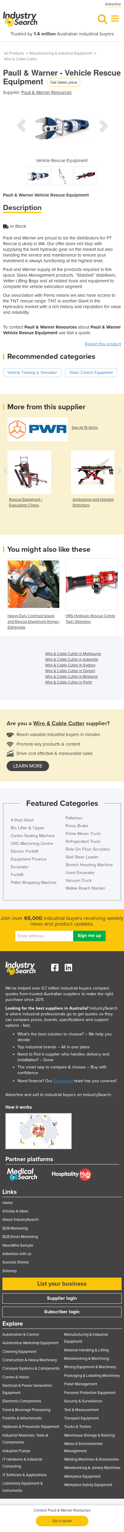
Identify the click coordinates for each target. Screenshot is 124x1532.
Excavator (20, 867)
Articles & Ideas (15, 1211)
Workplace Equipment (82, 1476)
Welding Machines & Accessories (91, 1459)
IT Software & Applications (24, 1475)
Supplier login (62, 1298)
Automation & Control (20, 1334)
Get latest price (63, 82)
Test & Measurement (81, 1409)
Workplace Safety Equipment (88, 1484)
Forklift (17, 874)
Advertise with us (16, 1253)
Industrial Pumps (16, 1451)
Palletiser (74, 818)
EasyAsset (63, 1080)
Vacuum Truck (79, 880)
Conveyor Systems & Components (31, 1368)
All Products (14, 53)
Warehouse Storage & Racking (89, 1435)
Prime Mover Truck (83, 833)
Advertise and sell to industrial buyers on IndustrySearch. (58, 1094)
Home (7, 1202)
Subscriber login (61, 1312)
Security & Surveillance (83, 1401)
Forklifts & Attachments (22, 1418)
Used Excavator (80, 872)
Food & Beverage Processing (26, 1409)
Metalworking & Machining (86, 1358)
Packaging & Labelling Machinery (92, 1375)
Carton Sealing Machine (33, 835)
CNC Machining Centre (32, 843)
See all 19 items (85, 427)
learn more (27, 766)
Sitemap (9, 1271)
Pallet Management (80, 1384)
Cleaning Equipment (19, 1351)
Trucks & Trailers (77, 1426)
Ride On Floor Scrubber (88, 849)
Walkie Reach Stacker (85, 888)
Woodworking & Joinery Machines (92, 1467)
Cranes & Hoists (15, 1377)
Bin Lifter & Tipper (28, 828)
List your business (62, 1283)
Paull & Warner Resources (46, 92)
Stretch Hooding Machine (89, 864)
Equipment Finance (29, 859)
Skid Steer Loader (82, 857)
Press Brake (77, 825)
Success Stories (15, 1262)
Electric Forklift (24, 851)
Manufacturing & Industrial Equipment (60, 53)
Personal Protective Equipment (90, 1392)
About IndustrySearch (20, 1219)
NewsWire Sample (17, 1245)
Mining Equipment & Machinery (90, 1367)
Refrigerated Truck (83, 841)
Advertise (113, 4)
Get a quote (62, 1520)
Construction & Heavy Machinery (29, 1360)
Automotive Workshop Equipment (30, 1343)
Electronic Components (21, 1401)
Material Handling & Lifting (86, 1350)
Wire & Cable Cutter (20, 59)
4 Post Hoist (22, 820)
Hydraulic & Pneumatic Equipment (30, 1426)
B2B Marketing (15, 1228)
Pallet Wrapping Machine (34, 882)
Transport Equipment (81, 1418)
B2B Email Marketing (20, 1236)
